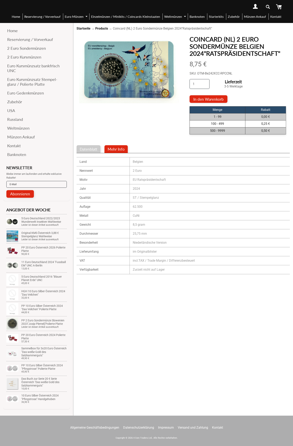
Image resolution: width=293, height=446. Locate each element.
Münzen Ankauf (255, 16)
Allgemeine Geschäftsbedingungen (94, 427)
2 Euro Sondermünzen (26, 48)
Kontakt (275, 16)
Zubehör (234, 16)
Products (101, 28)
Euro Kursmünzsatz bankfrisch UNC (33, 68)
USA (11, 110)
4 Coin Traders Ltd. (142, 438)
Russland (15, 119)
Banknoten (197, 16)
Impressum (166, 427)
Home (16, 16)
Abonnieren (20, 194)
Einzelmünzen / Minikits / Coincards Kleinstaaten (125, 16)
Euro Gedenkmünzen (25, 92)
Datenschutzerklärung (138, 427)
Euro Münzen (76, 17)
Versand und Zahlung (193, 427)
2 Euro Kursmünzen (24, 57)
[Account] (255, 6)
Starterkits (216, 16)
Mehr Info (116, 149)
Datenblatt (88, 149)
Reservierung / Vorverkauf (42, 16)
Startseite (83, 28)
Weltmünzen (175, 17)
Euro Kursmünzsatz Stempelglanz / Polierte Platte (32, 81)
